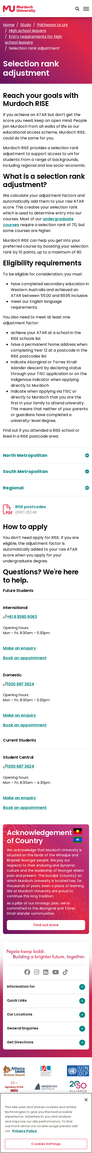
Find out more (46, 924)
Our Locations (19, 1014)
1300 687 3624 (20, 684)
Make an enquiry (19, 648)
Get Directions (20, 1042)
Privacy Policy (24, 1131)
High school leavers (27, 30)
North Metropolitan (25, 455)
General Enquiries (22, 1028)
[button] (77, 9)
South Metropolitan (25, 471)
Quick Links (17, 1000)
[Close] (86, 1099)
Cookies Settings (46, 1144)
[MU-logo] (19, 9)
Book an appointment (25, 658)
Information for (21, 986)
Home (8, 25)
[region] (46, 1123)
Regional (13, 488)
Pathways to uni (52, 25)
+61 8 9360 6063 (22, 616)
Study (25, 25)
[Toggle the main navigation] (86, 9)
